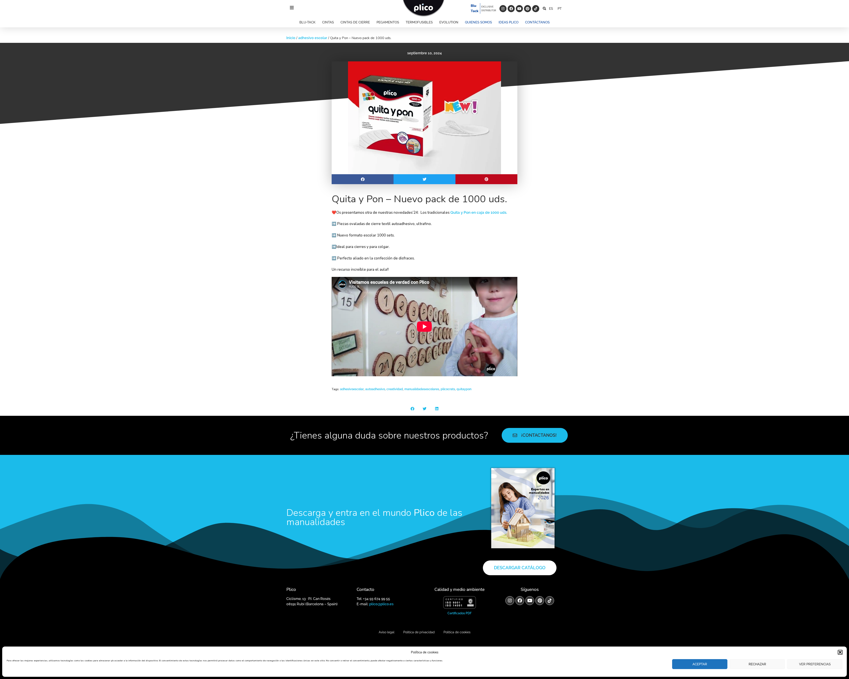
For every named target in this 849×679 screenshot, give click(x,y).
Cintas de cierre (355, 22)
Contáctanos (537, 22)
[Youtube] (519, 8)
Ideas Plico (508, 22)
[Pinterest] (527, 8)
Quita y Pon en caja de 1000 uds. (478, 212)
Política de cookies (457, 632)
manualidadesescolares (421, 389)
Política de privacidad (419, 632)
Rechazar (757, 664)
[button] (840, 652)
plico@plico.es (381, 604)
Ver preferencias (815, 664)
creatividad (394, 389)
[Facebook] (511, 8)
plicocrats (448, 389)
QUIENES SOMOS (478, 22)
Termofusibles (419, 22)
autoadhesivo (375, 389)
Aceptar (699, 664)
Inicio (290, 38)
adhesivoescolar (352, 389)
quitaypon (464, 389)
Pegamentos (388, 22)
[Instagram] (503, 8)
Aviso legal (386, 632)
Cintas (328, 22)
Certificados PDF (459, 613)
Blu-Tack (307, 22)
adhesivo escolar (312, 38)
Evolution (448, 22)
